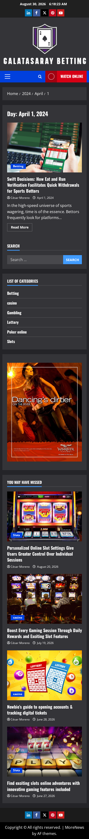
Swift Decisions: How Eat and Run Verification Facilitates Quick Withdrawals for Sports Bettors (44, 147)
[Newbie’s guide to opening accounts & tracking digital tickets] (44, 675)
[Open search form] (40, 76)
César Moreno (20, 198)
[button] (7, 76)
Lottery (13, 322)
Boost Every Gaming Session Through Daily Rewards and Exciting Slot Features (44, 633)
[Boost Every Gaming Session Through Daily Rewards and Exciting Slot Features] (44, 599)
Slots (11, 341)
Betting (18, 166)
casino (12, 303)
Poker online (17, 332)
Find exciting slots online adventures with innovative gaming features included (43, 786)
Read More (21, 228)
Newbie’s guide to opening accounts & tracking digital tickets (39, 710)
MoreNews (74, 827)
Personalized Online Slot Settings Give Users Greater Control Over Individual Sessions (40, 554)
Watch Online (72, 76)
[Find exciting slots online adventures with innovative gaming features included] (44, 752)
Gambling (14, 312)
